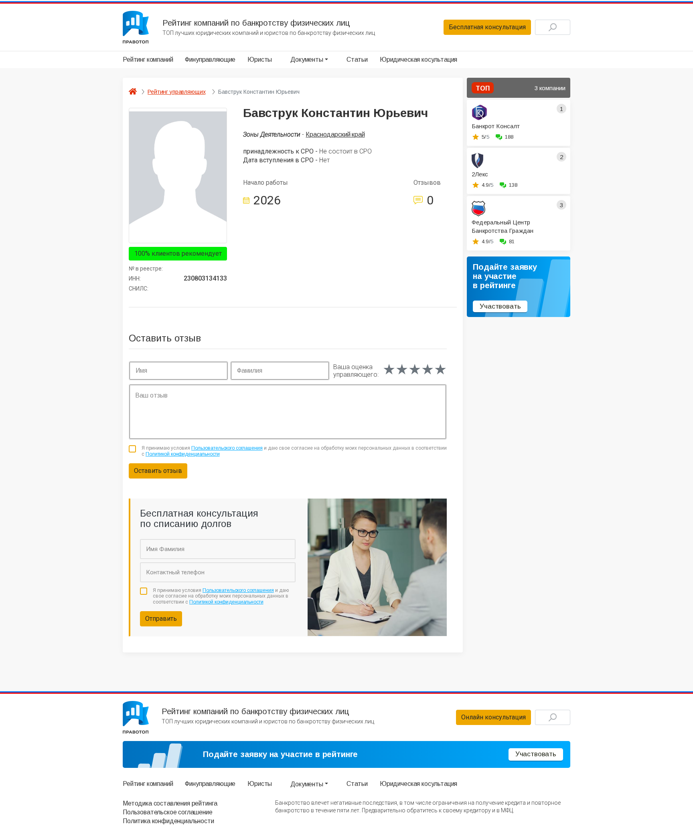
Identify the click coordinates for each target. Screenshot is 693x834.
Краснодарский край (335, 134)
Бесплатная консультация (487, 27)
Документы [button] (306, 59)
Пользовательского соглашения (227, 448)
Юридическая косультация (418, 59)
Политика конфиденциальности (168, 821)
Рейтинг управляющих (176, 92)
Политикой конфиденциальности (183, 454)
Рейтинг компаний (148, 59)
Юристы (259, 59)
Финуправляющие (210, 59)
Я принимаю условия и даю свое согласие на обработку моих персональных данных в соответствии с (294, 450)
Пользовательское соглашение (168, 812)
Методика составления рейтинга (170, 803)
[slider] (415, 369)
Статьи (357, 59)
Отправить (161, 618)
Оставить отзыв (158, 471)
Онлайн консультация (493, 717)
